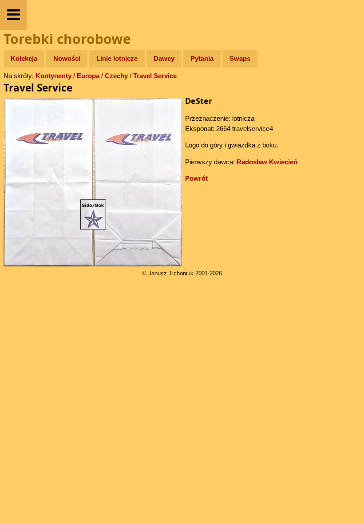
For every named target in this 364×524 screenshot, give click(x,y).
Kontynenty (53, 75)
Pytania (202, 58)
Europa (88, 75)
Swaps (239, 58)
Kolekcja (24, 58)
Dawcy (164, 58)
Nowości (66, 58)
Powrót (196, 178)
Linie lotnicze (117, 58)
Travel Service (155, 75)
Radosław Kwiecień (267, 162)
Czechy (116, 75)
